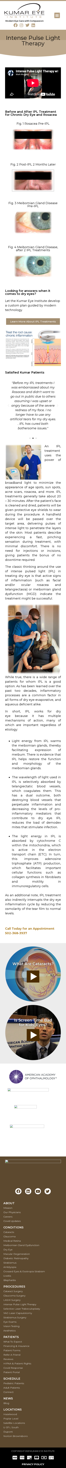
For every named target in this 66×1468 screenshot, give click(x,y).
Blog (6, 1403)
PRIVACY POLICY (33, 1464)
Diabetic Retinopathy (15, 1258)
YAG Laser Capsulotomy (17, 1313)
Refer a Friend (11, 1354)
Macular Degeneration (16, 1253)
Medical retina (12, 1240)
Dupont (8, 1431)
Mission (7, 1207)
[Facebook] (16, 25)
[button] (57, 15)
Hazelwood (10, 1414)
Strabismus (9, 1262)
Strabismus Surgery (14, 1317)
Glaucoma (9, 1236)
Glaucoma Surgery (14, 1295)
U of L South (11, 1427)
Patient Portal (11, 1372)
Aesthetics (9, 1330)
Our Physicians (12, 1212)
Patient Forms (11, 1350)
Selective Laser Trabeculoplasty (21, 1308)
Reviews (8, 1359)
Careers (7, 1216)
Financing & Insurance (16, 1346)
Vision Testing (11, 1326)
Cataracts (8, 1232)
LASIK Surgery (11, 1299)
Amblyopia (9, 1267)
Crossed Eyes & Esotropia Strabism (24, 1271)
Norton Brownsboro (15, 1436)
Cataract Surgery (13, 1291)
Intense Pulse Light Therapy (19, 1304)
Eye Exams (9, 1321)
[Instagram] (21, 25)
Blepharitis (9, 1280)
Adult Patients (11, 1387)
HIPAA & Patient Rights (17, 1363)
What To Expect (12, 1341)
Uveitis (7, 1275)
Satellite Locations (14, 1422)
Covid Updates (12, 1221)
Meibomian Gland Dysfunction (21, 1245)
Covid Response (13, 1367)
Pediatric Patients (13, 1383)
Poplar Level (10, 1418)
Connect (8, 1392)
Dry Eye (8, 1249)
